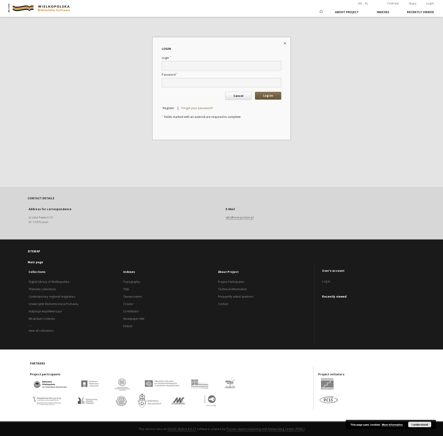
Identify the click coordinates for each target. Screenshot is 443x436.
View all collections (41, 331)
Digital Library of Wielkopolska (49, 282)
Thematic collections (42, 289)
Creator (128, 304)
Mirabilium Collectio (42, 319)
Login (430, 3)
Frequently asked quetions (235, 297)
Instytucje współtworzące (45, 311)
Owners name (132, 297)
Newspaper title (133, 319)
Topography (131, 282)
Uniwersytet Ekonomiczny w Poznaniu (53, 304)
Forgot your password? (197, 108)
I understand (420, 424)
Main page (35, 262)
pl (366, 3)
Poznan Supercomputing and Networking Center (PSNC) (265, 429)
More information (392, 424)
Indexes (383, 12)
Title (126, 289)
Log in (326, 281)
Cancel (238, 96)
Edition (127, 326)
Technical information (232, 289)
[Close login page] (285, 43)
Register (168, 108)
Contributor (131, 311)
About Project (347, 12)
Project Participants (231, 282)
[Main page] (321, 12)
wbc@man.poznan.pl (240, 217)
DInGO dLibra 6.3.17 (182, 429)
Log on (268, 96)
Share (412, 4)
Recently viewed (420, 12)
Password (169, 75)
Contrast (393, 3)
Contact (223, 304)
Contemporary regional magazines (52, 297)
